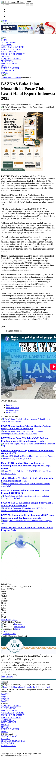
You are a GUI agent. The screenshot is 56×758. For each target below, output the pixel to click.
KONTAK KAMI (8, 745)
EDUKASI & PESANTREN (13, 54)
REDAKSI (5, 738)
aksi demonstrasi (9, 633)
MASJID (5, 56)
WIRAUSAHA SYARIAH (12, 47)
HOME (4, 40)
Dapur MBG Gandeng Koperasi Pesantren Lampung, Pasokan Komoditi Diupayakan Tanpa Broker (26, 466)
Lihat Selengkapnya (9, 619)
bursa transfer (19, 626)
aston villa (7, 631)
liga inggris (18, 624)
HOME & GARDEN (10, 68)
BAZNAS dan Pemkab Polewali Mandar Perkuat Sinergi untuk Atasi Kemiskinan (26, 427)
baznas (9, 405)
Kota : (3, 589)
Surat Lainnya (7, 677)
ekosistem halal (12, 407)
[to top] (4, 682)
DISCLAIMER (7, 743)
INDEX (4, 73)
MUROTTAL (7, 61)
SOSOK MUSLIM (9, 63)
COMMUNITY (7, 70)
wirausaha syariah (13, 77)
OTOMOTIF (6, 45)
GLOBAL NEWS (8, 42)
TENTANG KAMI (9, 736)
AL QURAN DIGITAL (11, 59)
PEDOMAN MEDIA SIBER (13, 741)
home (3, 77)
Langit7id (5, 694)
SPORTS (5, 66)
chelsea (17, 629)
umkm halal (11, 412)
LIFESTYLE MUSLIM (11, 49)
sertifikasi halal (12, 410)
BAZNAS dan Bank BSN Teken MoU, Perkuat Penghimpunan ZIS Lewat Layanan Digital (24, 439)
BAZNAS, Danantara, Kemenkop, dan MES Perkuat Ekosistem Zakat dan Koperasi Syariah (27, 516)
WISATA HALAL (9, 52)
